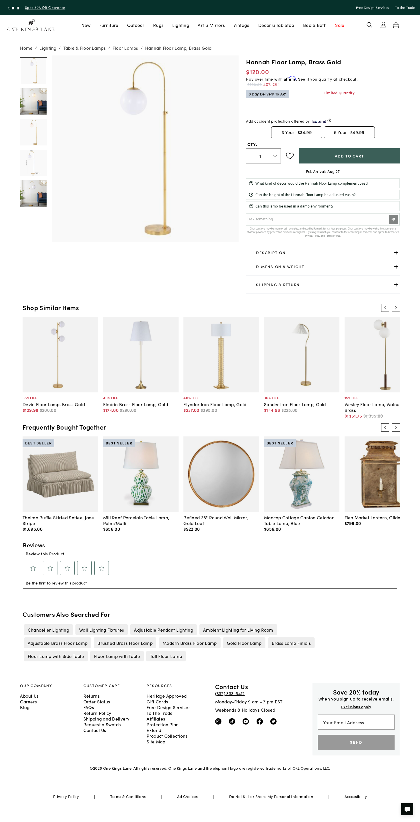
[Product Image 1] (33, 101)
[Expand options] (396, 252)
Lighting (180, 25)
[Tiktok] (233, 721)
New (86, 25)
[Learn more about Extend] (329, 120)
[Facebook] (261, 721)
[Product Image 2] (33, 132)
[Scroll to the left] (385, 308)
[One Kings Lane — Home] (31, 25)
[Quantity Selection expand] (276, 155)
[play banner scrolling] (18, 8)
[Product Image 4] (33, 193)
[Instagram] (219, 721)
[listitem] (48, 629)
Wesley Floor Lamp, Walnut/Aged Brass (379, 407)
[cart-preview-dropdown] (396, 25)
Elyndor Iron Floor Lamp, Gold (214, 404)
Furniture (108, 25)
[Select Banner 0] (9, 8)
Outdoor (136, 25)
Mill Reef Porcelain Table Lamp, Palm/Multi (136, 520)
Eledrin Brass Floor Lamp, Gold (135, 404)
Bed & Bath (315, 25)
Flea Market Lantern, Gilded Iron (379, 517)
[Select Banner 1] (13, 8)
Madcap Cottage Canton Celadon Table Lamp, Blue (299, 520)
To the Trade (405, 7)
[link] (323, 253)
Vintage (241, 25)
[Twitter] (274, 721)
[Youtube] (247, 721)
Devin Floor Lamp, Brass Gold (54, 404)
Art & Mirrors (211, 25)
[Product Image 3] (33, 162)
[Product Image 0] (33, 70)
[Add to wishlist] (290, 156)
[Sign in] (383, 25)
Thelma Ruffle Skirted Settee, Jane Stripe (58, 520)
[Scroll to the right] (396, 308)
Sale (339, 25)
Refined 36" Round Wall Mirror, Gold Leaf (215, 520)
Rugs (158, 25)
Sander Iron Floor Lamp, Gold (295, 404)
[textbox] (263, 155)
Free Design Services (372, 7)
